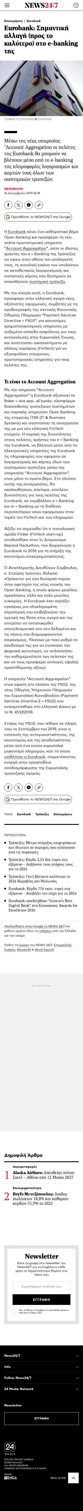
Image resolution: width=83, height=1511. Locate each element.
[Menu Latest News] (76, 5)
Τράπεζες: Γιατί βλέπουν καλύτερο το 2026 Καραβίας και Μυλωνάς (39, 879)
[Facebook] (8, 205)
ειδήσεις (45, 931)
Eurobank (34, 21)
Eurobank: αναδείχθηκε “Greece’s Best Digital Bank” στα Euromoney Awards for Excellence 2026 (43, 905)
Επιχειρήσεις (14, 21)
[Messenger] (29, 205)
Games (24, 945)
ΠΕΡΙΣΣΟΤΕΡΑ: (15, 835)
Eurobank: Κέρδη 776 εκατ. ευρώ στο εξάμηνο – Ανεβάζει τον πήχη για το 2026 (43, 891)
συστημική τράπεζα (47, 282)
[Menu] (7, 5)
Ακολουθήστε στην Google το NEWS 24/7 (34, 926)
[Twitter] (18, 205)
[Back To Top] (73, 1478)
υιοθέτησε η (16, 757)
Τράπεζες (42, 814)
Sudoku (9, 949)
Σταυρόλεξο (63, 945)
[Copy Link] (39, 205)
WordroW (24, 949)
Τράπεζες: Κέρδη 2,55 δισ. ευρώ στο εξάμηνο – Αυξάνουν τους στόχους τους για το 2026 (41, 864)
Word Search (44, 949)
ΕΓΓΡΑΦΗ (41, 1418)
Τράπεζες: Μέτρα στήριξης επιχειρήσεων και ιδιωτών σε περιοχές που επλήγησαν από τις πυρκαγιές (42, 847)
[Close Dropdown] (77, 1356)
